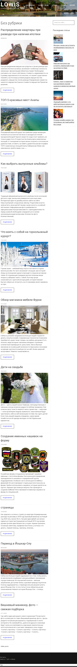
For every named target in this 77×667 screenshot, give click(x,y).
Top (1, 665)
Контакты (3, 657)
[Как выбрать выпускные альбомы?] (24, 194)
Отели (54, 5)
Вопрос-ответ (69, 13)
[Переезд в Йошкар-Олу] (24, 574)
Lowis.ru (2, 659)
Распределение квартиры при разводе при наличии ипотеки (20, 32)
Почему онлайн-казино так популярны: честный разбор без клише (64, 122)
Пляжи (63, 5)
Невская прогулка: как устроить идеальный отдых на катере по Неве (64, 65)
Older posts (5, 646)
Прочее (72, 5)
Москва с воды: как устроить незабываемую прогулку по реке (64, 47)
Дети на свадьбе (12, 367)
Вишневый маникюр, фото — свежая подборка (19, 607)
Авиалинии (30, 5)
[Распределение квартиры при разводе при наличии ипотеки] (24, 64)
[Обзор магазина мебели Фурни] (24, 333)
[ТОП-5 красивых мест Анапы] (24, 130)
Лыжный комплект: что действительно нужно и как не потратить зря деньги (64, 104)
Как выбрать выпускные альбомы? (24, 163)
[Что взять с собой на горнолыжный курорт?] (24, 266)
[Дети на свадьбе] (24, 403)
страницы (7, 507)
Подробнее (7, 90)
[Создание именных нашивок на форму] (24, 472)
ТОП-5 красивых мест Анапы (20, 100)
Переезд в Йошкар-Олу (16, 543)
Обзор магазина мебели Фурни (21, 299)
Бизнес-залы (43, 5)
